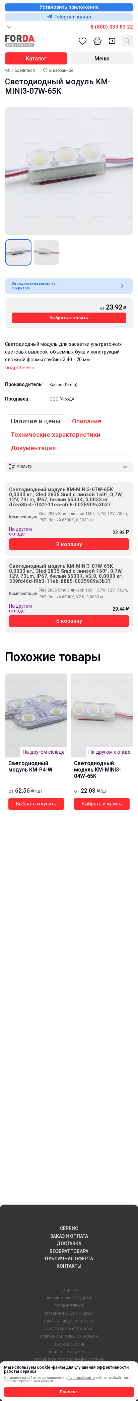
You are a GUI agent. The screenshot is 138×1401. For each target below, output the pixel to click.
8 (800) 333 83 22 (111, 27)
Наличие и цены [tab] (36, 421)
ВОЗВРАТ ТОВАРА (69, 1251)
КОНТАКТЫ (69, 1266)
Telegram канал (73, 17)
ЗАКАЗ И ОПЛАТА (69, 1236)
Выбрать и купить (69, 318)
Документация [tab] (33, 448)
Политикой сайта (81, 1378)
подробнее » (19, 368)
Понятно (69, 1392)
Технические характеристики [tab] (55, 434)
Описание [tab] (86, 421)
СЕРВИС (69, 1228)
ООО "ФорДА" (63, 399)
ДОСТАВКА (69, 1243)
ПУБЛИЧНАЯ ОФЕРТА (69, 1258)
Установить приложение (69, 7)
